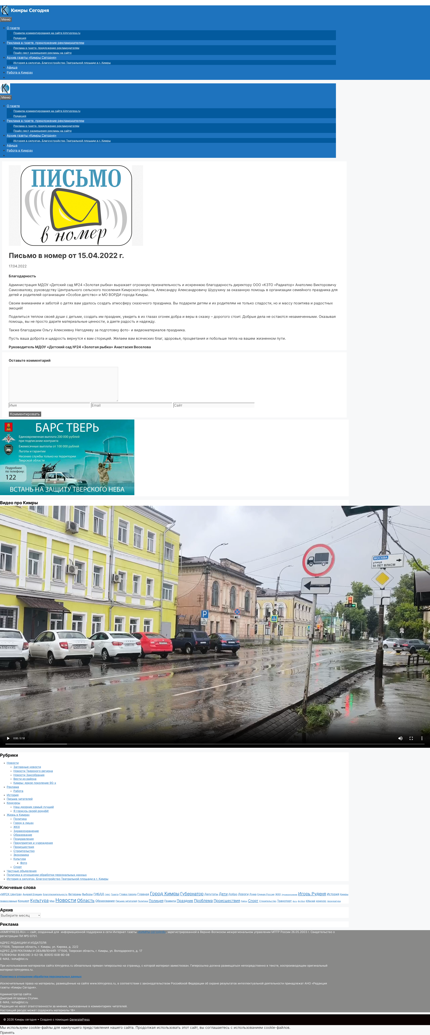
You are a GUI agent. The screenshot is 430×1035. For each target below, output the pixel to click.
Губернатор (192, 893)
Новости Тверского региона (33, 771)
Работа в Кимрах (20, 72)
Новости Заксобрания (29, 775)
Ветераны (74, 894)
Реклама (13, 787)
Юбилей (310, 901)
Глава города (128, 894)
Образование (22, 835)
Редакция (19, 38)
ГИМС (107, 894)
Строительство (24, 851)
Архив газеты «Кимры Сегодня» (31, 57)
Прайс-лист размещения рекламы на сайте (42, 52)
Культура (19, 859)
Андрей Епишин (32, 894)
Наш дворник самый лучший (33, 807)
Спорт (17, 867)
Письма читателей (20, 799)
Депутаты (211, 894)
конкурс (321, 901)
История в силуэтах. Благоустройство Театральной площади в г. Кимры (62, 62)
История (13, 795)
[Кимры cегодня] (25, 14)
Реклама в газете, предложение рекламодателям (45, 43)
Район (244, 901)
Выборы (87, 894)
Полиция (156, 901)
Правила (170, 901)
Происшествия (23, 847)
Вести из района (24, 779)
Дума (252, 894)
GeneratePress (80, 1019)
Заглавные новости (27, 767)
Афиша (12, 67)
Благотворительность (55, 894)
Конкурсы (13, 803)
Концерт (23, 901)
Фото (23, 863)
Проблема (203, 900)
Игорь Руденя (312, 893)
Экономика (21, 855)
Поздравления (23, 839)
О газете (13, 28)
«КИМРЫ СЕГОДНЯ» (152, 932)
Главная (143, 894)
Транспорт (284, 901)
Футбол (301, 901)
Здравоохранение (26, 831)
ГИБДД (99, 894)
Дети (223, 894)
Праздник (185, 901)
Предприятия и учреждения (33, 843)
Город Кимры (164, 893)
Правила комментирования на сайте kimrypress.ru (46, 33)
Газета (115, 894)
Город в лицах (23, 823)
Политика (20, 819)
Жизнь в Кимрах (18, 815)
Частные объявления (22, 871)
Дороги (243, 894)
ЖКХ (16, 827)
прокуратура (334, 901)
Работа (18, 791)
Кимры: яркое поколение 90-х (34, 783)
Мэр (52, 901)
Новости (13, 763)
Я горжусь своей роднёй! (31, 811)
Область (86, 900)
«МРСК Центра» (11, 894)
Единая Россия (265, 894)
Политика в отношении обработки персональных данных (47, 875)
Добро (232, 894)
